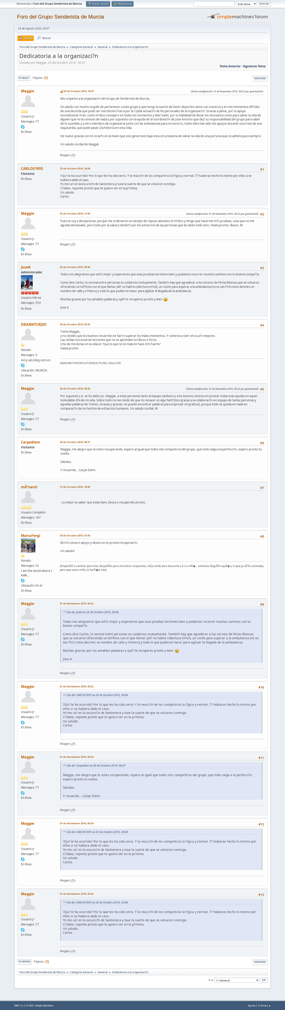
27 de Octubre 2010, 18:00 (75, 487)
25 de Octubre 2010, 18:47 (79, 91)
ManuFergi (30, 535)
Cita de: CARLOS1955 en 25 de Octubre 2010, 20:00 (97, 695)
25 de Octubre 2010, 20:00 (75, 168)
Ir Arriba (24, 961)
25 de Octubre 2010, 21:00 (75, 213)
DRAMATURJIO (34, 324)
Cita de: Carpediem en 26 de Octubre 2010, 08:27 (96, 765)
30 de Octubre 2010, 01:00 (75, 535)
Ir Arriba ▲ (264, 1005)
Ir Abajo (23, 78)
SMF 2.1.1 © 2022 (24, 1005)
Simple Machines (44, 1005)
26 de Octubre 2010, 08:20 (75, 388)
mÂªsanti (29, 486)
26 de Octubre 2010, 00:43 (75, 324)
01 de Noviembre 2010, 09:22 (77, 603)
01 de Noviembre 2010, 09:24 (77, 823)
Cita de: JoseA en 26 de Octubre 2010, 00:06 (92, 612)
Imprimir (260, 78)
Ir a (211, 980)
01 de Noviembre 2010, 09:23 (77, 757)
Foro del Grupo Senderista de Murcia (60, 17)
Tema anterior (230, 66)
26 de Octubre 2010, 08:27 (75, 442)
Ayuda (251, 1005)
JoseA (26, 267)
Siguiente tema (254, 66)
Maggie (27, 91)
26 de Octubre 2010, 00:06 (75, 267)
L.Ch (72, 155)
